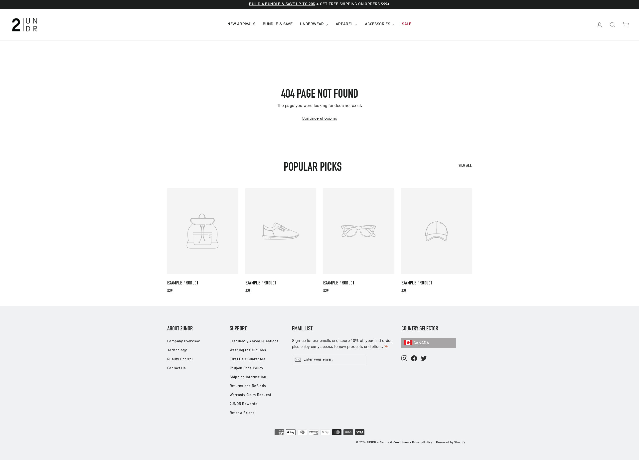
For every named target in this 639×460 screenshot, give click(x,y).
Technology (177, 350)
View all (465, 166)
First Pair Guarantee (247, 359)
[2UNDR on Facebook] (414, 358)
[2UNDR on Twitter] (424, 358)
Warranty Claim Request (250, 395)
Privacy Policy (422, 442)
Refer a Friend (242, 413)
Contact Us (176, 368)
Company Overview (183, 341)
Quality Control (180, 359)
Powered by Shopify (450, 442)
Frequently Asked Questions (254, 341)
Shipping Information (248, 377)
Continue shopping (319, 118)
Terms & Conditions (394, 442)
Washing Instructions (248, 350)
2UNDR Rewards (243, 404)
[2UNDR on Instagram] (404, 358)
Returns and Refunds (248, 386)
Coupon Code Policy (246, 368)
